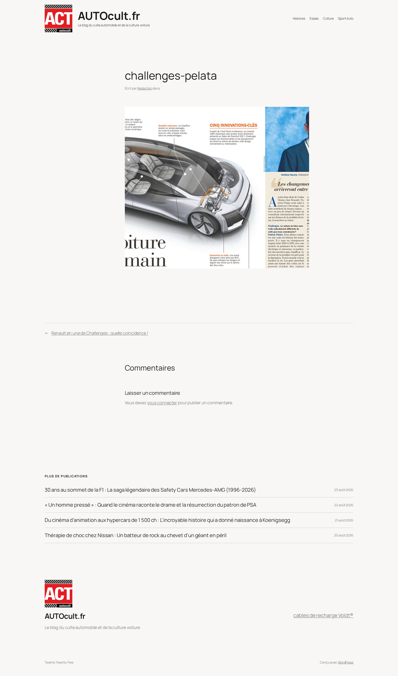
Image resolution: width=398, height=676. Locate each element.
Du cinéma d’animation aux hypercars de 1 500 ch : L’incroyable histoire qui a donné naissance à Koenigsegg (167, 520)
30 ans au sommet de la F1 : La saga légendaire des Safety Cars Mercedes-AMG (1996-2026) (150, 490)
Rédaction (144, 88)
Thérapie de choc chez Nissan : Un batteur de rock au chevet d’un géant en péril (135, 535)
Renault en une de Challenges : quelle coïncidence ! (99, 333)
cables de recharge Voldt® (323, 615)
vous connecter (162, 402)
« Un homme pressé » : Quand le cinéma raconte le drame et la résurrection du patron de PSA (150, 505)
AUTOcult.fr (109, 15)
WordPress (345, 662)
